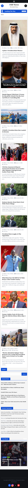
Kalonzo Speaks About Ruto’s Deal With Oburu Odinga (13, 203)
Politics (12, 90)
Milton (5, 48)
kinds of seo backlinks (5, 412)
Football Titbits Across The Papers (9, 392)
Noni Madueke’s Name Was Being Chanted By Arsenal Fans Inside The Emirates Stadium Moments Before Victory (13, 413)
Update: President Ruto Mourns (12, 50)
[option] (14, 454)
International (6, 451)
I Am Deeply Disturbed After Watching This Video (15, 418)
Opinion (12, 348)
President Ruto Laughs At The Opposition (11, 234)
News (8, 48)
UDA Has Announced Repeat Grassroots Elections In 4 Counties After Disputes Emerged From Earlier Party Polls (13, 169)
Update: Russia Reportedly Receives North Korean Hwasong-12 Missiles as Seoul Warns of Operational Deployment (13, 397)
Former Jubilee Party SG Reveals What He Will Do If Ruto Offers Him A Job (13, 315)
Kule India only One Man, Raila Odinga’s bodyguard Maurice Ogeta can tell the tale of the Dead (13, 427)
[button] (24, 439)
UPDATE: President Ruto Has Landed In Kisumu (14, 131)
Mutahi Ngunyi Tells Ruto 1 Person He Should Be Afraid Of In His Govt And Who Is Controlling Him (13, 96)
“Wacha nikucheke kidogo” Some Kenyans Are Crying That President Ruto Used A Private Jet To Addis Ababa (13, 355)
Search (4, 369)
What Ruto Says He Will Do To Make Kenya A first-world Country (13, 278)
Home (2, 14)
